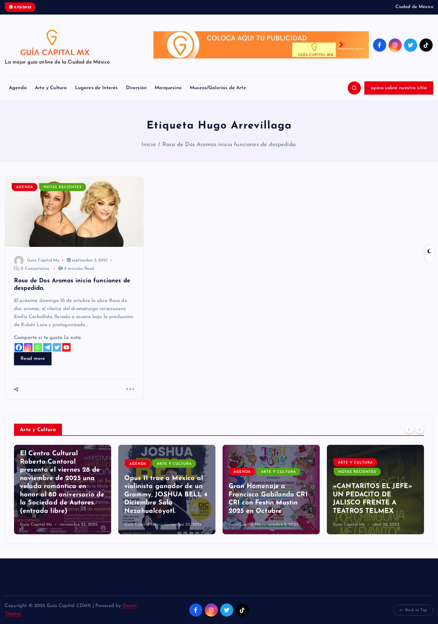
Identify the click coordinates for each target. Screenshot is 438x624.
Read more (33, 358)
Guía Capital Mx (43, 260)
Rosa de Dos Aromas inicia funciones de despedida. (229, 145)
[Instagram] (28, 347)
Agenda (18, 88)
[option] (62, 489)
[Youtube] (66, 347)
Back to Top (416, 610)
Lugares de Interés (96, 88)
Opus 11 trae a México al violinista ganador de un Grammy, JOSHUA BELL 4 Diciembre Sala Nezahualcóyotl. (165, 495)
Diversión (136, 88)
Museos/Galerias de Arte (218, 88)
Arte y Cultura (51, 88)
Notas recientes (63, 187)
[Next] (419, 429)
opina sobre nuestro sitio (399, 88)
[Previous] (409, 429)
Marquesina (168, 88)
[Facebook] (19, 347)
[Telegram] (47, 347)
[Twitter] (57, 347)
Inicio (149, 145)
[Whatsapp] (38, 347)
